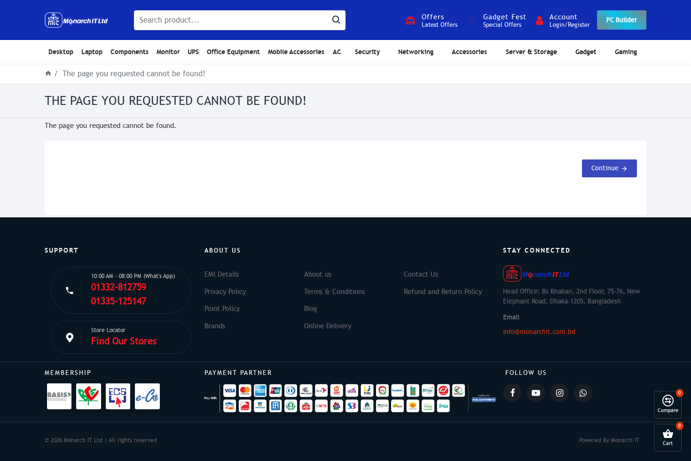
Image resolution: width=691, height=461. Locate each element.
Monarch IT (625, 440)
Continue (605, 168)
